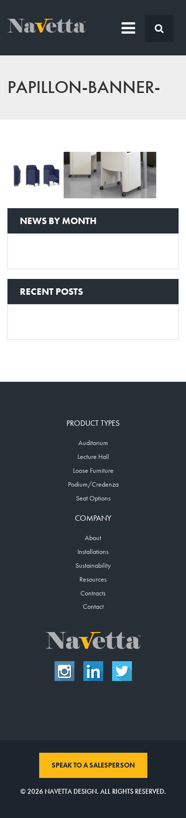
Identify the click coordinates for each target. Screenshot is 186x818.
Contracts (93, 593)
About (93, 537)
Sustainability (93, 565)
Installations (93, 551)
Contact (93, 606)
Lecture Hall (93, 456)
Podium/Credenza (93, 484)
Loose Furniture (93, 470)
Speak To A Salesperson (93, 765)
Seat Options (93, 498)
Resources (93, 579)
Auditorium (93, 442)
